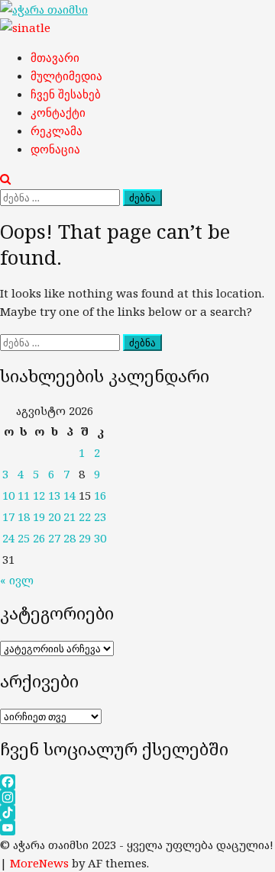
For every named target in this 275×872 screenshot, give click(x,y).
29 (85, 537)
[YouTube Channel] (137, 827)
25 (24, 537)
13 (54, 495)
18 (24, 516)
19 (39, 516)
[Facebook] (137, 782)
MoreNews (39, 862)
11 (24, 495)
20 (54, 516)
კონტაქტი (58, 112)
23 (100, 516)
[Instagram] (137, 797)
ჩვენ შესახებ (66, 93)
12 (39, 495)
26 (39, 537)
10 (8, 495)
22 (85, 516)
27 (54, 537)
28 (69, 537)
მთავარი (55, 57)
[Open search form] (5, 178)
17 (8, 516)
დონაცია (55, 148)
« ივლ (17, 579)
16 (100, 495)
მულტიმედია (66, 75)
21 (69, 516)
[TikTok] (137, 812)
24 (8, 537)
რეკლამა (56, 130)
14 (69, 495)
